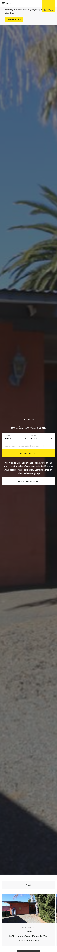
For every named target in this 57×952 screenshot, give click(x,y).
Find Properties (28, 453)
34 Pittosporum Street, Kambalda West (28, 936)
